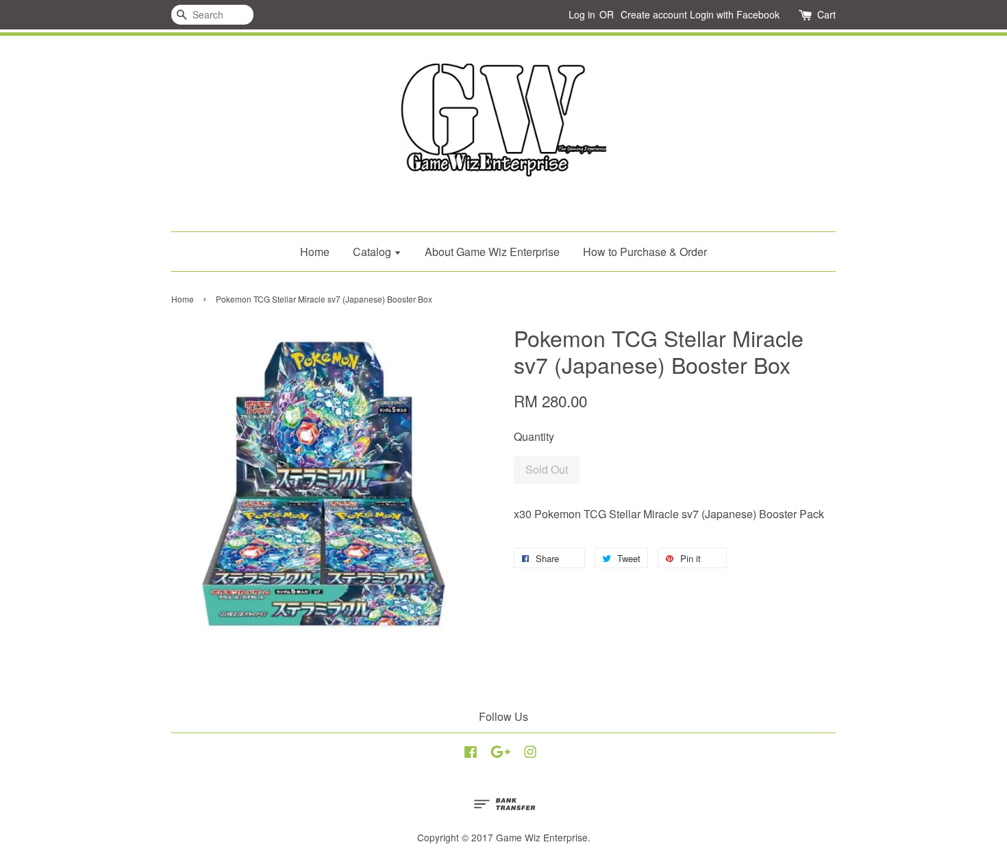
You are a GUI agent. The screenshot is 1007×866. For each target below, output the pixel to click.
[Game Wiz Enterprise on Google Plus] (500, 754)
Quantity (534, 436)
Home (315, 251)
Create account (654, 14)
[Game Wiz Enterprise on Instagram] (530, 754)
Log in (582, 14)
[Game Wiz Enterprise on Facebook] (470, 754)
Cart (826, 14)
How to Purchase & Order (645, 251)
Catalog (373, 251)
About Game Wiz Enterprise (492, 251)
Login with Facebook (735, 14)
